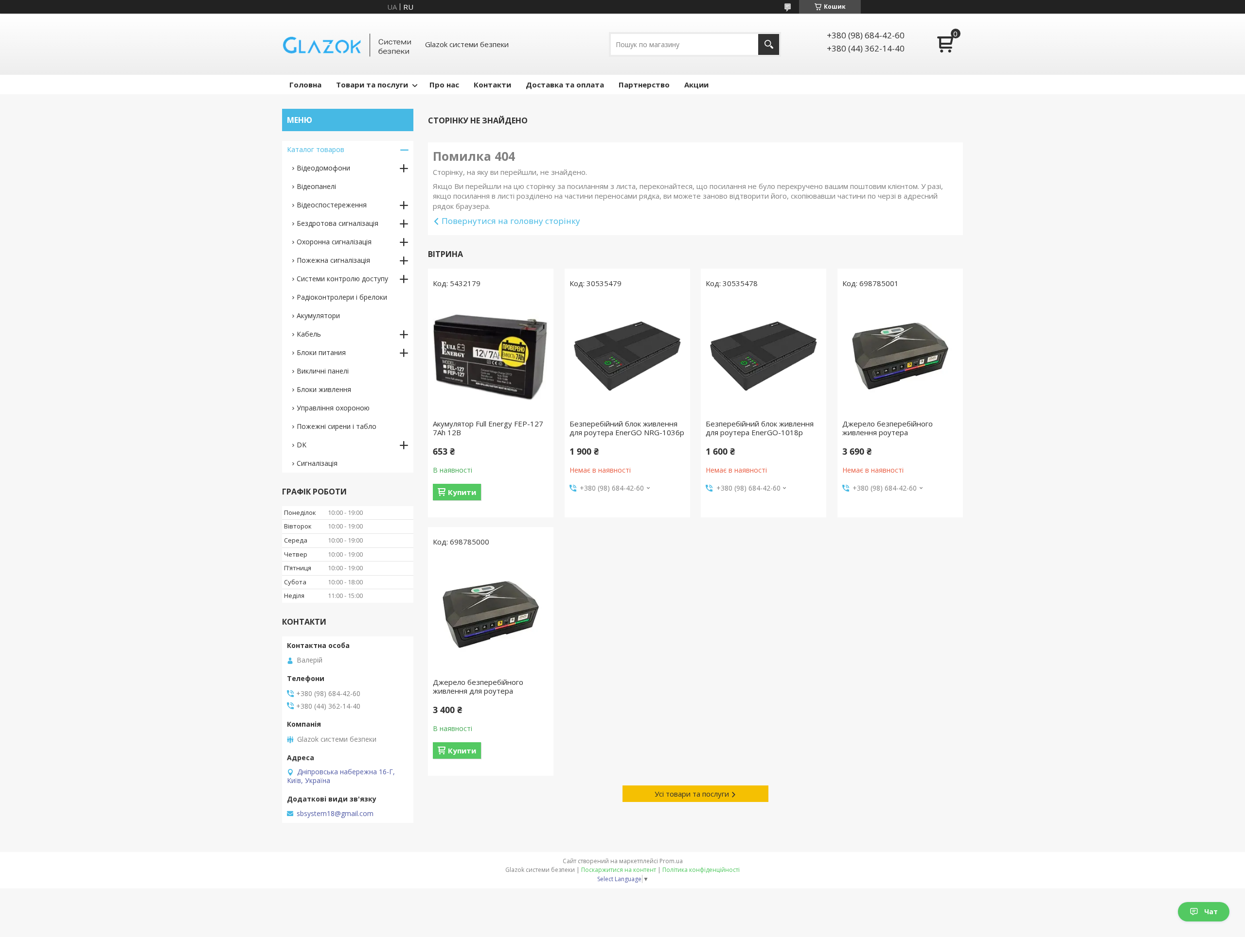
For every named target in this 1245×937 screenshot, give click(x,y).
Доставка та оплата (565, 84)
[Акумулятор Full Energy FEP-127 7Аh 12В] (491, 356)
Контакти (492, 84)
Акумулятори (318, 315)
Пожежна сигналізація (333, 260)
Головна (305, 84)
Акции (696, 84)
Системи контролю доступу (342, 278)
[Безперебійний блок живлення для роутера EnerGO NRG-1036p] (627, 356)
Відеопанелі (316, 186)
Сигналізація (317, 463)
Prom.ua (671, 861)
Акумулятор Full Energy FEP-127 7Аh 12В (488, 428)
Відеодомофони (323, 167)
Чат (1211, 911)
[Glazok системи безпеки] (347, 44)
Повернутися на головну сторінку (511, 220)
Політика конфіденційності (701, 870)
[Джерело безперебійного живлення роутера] (900, 356)
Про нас (444, 84)
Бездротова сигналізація (337, 223)
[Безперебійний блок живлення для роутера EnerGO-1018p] (763, 356)
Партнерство (644, 84)
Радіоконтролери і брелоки (342, 297)
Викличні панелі (323, 370)
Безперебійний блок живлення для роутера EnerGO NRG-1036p (626, 428)
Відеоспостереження (332, 204)
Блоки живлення (324, 389)
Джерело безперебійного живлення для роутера (478, 686)
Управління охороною (333, 407)
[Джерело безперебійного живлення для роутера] (491, 614)
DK (301, 444)
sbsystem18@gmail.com (335, 813)
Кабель (309, 334)
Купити (462, 492)
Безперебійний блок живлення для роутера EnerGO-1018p (760, 428)
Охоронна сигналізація (334, 241)
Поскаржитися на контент (618, 870)
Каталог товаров (315, 149)
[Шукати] (768, 44)
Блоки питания (321, 352)
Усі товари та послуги (692, 794)
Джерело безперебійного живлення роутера (887, 428)
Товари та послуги (372, 84)
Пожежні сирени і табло (336, 426)
